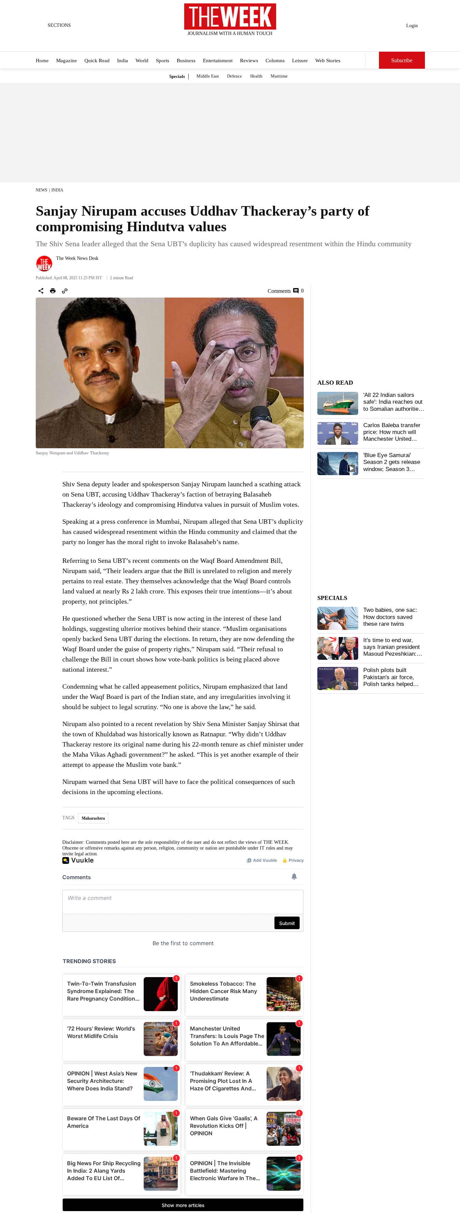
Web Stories (327, 60)
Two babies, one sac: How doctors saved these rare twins (390, 617)
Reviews (249, 60)
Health (256, 76)
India (122, 60)
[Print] (53, 291)
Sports (162, 60)
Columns (275, 60)
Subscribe (401, 60)
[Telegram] (258, 42)
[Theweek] (230, 16)
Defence (234, 76)
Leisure (300, 60)
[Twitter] (213, 42)
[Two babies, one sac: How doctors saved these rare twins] (337, 618)
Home (42, 60)
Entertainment (218, 60)
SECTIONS (59, 25)
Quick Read (97, 60)
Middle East (207, 76)
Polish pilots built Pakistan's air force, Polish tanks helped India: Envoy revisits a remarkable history (391, 684)
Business (186, 60)
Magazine (66, 60)
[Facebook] (202, 42)
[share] (41, 291)
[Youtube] (236, 42)
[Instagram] (224, 42)
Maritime (279, 76)
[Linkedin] (247, 42)
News (41, 190)
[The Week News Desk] (44, 263)
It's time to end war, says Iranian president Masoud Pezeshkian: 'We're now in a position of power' (393, 654)
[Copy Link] (65, 291)
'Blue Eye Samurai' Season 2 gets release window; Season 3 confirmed (391, 465)
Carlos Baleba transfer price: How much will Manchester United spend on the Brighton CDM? (392, 439)
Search (372, 60)
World (142, 60)
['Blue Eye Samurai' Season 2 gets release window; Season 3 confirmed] (337, 463)
